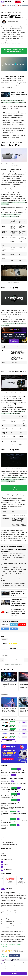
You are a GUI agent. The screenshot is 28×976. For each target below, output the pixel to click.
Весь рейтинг (9, 740)
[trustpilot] (4, 955)
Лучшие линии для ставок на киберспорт (14, 488)
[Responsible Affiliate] (15, 960)
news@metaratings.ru (11, 919)
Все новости (12, 766)
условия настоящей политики (10, 969)
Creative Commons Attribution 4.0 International (12, 933)
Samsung (4, 639)
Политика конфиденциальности (9, 844)
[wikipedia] (18, 951)
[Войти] (23, 1)
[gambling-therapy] (4, 960)
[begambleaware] (14, 955)
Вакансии (3, 840)
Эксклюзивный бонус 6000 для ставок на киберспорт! (14, 50)
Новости (4, 766)
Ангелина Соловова (13, 21)
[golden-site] (8, 951)
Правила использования (7, 842)
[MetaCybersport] (7, 889)
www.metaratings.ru (18, 893)
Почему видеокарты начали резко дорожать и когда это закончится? (9, 684)
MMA (2, 851)
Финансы (3, 855)
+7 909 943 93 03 (10, 921)
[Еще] (26, 1)
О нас (2, 837)
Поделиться (13, 648)
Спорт (2, 853)
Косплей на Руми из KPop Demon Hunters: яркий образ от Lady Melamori (9, 710)
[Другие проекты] (6, 1)
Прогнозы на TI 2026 (9, 5)
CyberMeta (14, 40)
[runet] (2, 951)
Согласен (14, 973)
